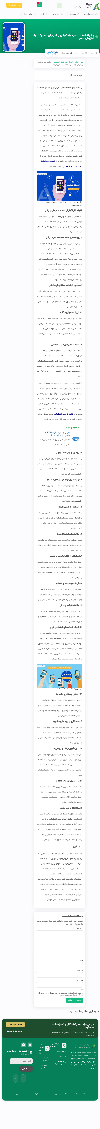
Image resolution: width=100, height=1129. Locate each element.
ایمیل (80, 971)
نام (80, 961)
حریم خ (24, 1094)
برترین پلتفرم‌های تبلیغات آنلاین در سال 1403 (57, 434)
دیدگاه (79, 929)
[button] (56, 52)
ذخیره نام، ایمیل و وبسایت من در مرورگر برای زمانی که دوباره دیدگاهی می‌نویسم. (60, 994)
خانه (81, 62)
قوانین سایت (33, 1094)
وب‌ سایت (79, 981)
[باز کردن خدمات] (69, 14)
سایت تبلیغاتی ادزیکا (82, 1044)
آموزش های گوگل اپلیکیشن (63, 62)
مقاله (77, 62)
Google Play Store (50, 254)
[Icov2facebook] (30, 1045)
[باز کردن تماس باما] (23, 14)
